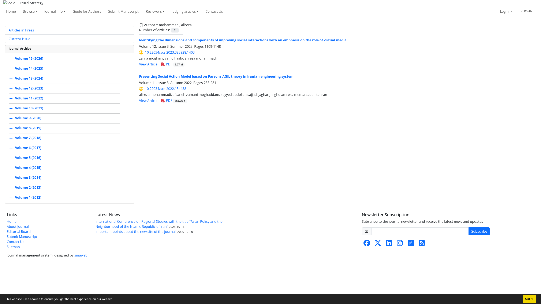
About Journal (18, 226)
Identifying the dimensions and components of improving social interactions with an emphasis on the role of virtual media (243, 40)
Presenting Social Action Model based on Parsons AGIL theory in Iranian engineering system (216, 76)
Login (505, 11)
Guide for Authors (86, 11)
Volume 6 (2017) (28, 147)
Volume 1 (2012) (28, 197)
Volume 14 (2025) (29, 68)
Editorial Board (19, 231)
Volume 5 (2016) (28, 157)
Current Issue (19, 39)
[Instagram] (400, 244)
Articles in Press (21, 30)
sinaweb (80, 255)
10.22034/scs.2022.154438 (165, 88)
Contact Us (214, 11)
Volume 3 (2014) (28, 177)
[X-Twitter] (378, 244)
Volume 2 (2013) (28, 187)
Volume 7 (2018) (28, 138)
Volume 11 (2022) (29, 98)
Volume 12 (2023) (29, 88)
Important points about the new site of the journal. (136, 231)
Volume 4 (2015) (28, 167)
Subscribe (479, 231)
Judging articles (184, 11)
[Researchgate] (411, 244)
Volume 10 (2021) (29, 108)
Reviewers (154, 11)
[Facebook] (367, 244)
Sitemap (13, 246)
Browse (29, 11)
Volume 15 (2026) (29, 58)
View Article (148, 64)
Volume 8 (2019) (28, 128)
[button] (114, 299)
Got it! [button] (529, 298)
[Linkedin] (389, 244)
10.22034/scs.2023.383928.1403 (170, 52)
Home (11, 11)
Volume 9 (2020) (28, 118)
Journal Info (53, 11)
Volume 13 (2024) (29, 78)
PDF (174, 64)
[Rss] (422, 244)
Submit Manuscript (123, 11)
